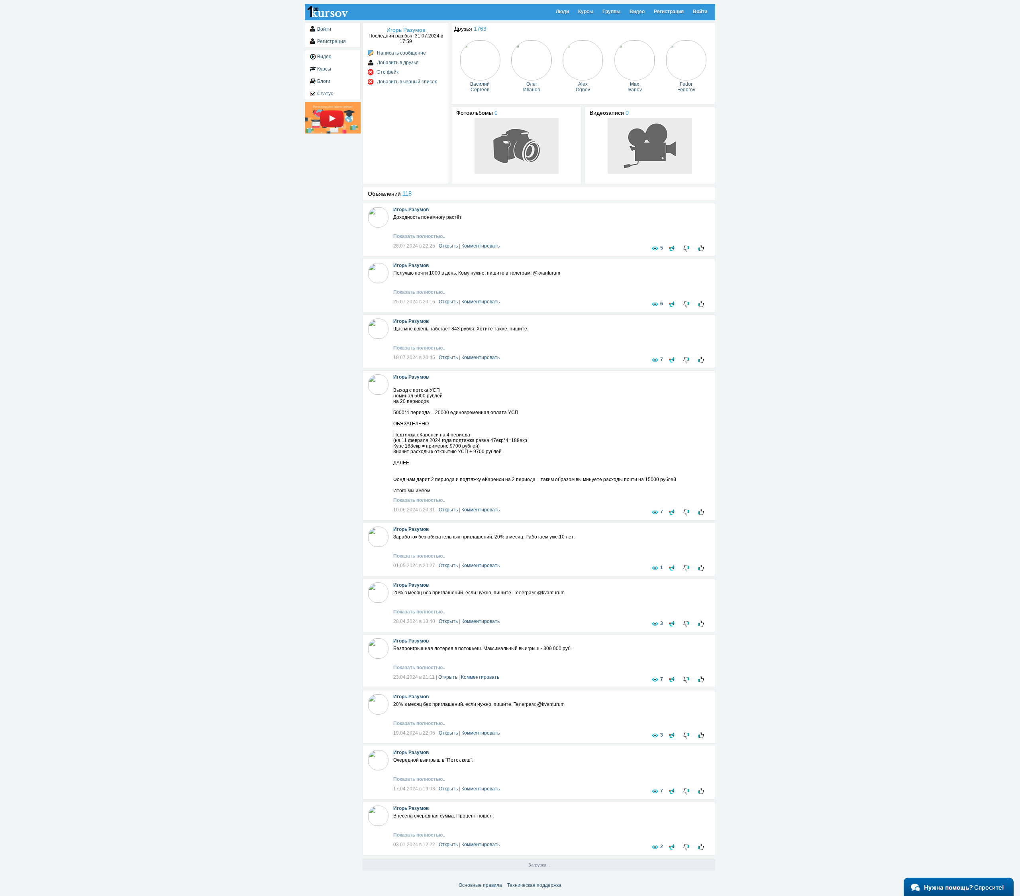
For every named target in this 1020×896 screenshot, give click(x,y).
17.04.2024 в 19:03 (414, 789)
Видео (637, 11)
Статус (325, 93)
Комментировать (480, 246)
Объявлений (390, 194)
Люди (562, 11)
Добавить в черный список (407, 81)
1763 (480, 29)
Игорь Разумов (411, 209)
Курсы (585, 11)
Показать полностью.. (419, 236)
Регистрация (669, 11)
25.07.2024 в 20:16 (414, 302)
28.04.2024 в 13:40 (414, 621)
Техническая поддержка (534, 885)
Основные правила (480, 885)
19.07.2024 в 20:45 (414, 357)
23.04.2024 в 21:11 (414, 677)
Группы (611, 11)
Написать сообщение (401, 53)
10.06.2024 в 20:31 (414, 510)
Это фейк (387, 72)
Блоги (323, 81)
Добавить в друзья (398, 62)
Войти (700, 11)
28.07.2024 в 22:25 (414, 246)
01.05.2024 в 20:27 (414, 565)
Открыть (448, 246)
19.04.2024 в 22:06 (414, 733)
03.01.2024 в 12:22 (414, 844)
